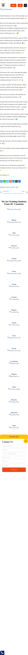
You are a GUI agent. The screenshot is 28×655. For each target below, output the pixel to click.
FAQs (2, 598)
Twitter (11, 613)
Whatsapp (8, 613)
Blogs (2, 601)
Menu (25, 5)
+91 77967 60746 (8, 627)
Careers (3, 591)
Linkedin (4, 613)
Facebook (1, 613)
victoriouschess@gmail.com (10, 631)
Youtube (15, 613)
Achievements (4, 594)
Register (13, 5)
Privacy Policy (4, 604)
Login (20, 5)
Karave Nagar (4, 643)
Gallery (3, 588)
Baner (12, 643)
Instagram (18, 613)
